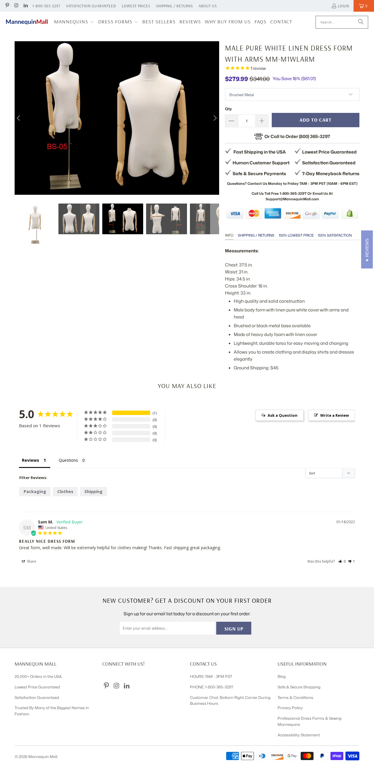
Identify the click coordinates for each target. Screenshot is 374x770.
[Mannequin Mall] (27, 22)
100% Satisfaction (335, 235)
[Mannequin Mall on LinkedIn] (25, 6)
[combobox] (342, 22)
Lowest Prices (136, 6)
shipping (93, 491)
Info (229, 235)
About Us (208, 6)
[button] (74, 22)
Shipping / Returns (174, 6)
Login (343, 6)
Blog (282, 676)
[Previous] (19, 118)
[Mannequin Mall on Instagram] (16, 6)
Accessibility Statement (299, 735)
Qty (228, 108)
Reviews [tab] (30, 460)
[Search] (361, 22)
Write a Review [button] (334, 415)
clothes (65, 491)
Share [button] (31, 561)
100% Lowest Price (296, 235)
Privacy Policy (290, 707)
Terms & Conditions (295, 697)
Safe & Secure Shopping (299, 687)
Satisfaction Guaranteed (91, 6)
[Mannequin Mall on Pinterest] (7, 6)
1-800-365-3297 (46, 6)
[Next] (214, 118)
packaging (35, 491)
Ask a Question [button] (282, 415)
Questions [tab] (68, 460)
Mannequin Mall (42, 756)
